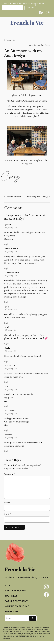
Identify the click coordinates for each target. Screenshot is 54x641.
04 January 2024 (11, 227)
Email (7, 514)
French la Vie (27, 22)
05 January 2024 (11, 251)
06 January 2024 (11, 368)
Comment (9, 473)
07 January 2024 (11, 413)
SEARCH (30, 8)
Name (7, 502)
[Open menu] (27, 29)
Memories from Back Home (39, 45)
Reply (6, 244)
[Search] (32, 618)
